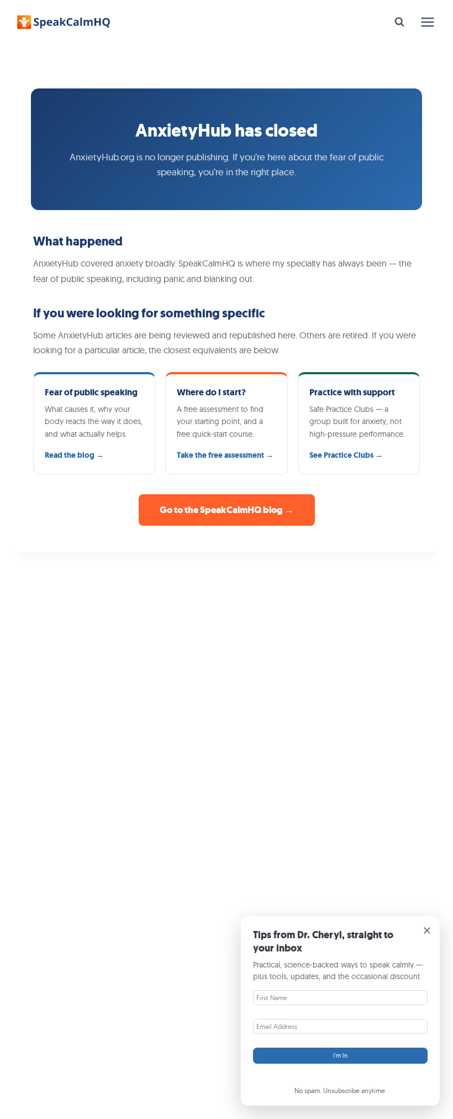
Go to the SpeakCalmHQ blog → (227, 510)
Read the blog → (74, 455)
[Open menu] (427, 22)
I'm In (340, 1055)
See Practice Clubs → (346, 455)
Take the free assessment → (225, 455)
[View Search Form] (399, 22)
